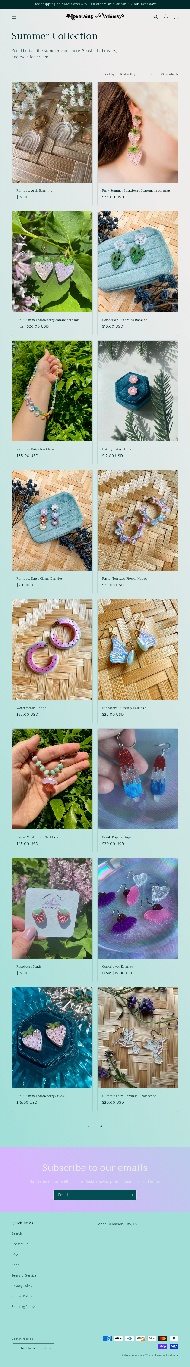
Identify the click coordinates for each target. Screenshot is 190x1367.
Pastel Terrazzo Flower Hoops (124, 579)
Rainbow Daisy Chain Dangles (39, 579)
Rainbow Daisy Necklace (35, 449)
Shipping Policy (23, 1307)
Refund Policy (22, 1296)
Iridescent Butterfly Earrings (124, 708)
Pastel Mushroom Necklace (37, 837)
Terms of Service (24, 1275)
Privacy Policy (22, 1286)
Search (17, 1234)
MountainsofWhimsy (143, 1355)
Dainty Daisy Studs (116, 449)
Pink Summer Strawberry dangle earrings (47, 320)
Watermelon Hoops (31, 708)
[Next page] (114, 1126)
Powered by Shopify (166, 1355)
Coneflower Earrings (118, 967)
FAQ (15, 1254)
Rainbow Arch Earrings (34, 191)
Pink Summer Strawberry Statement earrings (136, 191)
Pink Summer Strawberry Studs (40, 1096)
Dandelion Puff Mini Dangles (124, 320)
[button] (14, 17)
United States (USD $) (31, 1348)
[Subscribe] (131, 1195)
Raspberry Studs (28, 967)
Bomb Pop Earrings (117, 837)
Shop (15, 1265)
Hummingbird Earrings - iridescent (129, 1096)
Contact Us (20, 1244)
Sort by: (109, 74)
